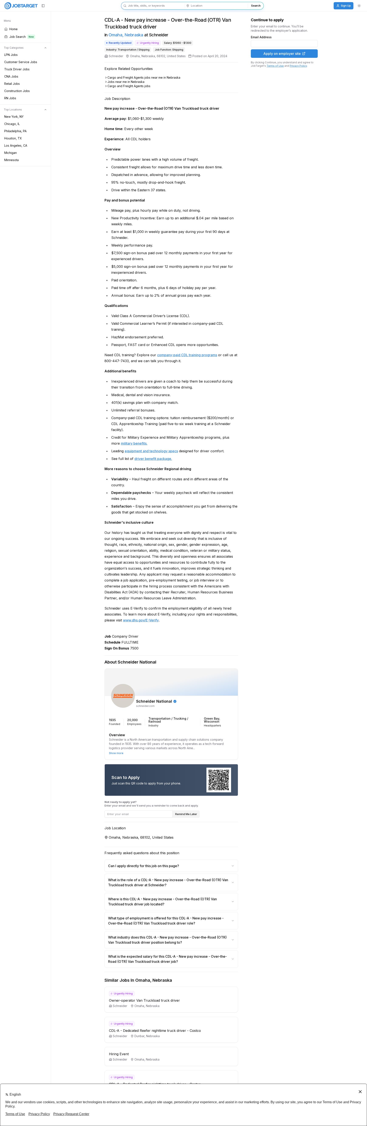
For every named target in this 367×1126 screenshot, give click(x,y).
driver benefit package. (153, 459)
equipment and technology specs (151, 451)
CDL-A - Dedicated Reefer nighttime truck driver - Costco (155, 1030)
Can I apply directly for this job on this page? (143, 866)
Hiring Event (119, 1054)
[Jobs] (21, 5)
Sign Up (346, 5)
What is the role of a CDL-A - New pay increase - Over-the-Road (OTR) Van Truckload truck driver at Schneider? (168, 882)
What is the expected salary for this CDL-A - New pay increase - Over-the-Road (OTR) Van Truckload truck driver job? (167, 959)
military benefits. (134, 443)
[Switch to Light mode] (359, 5)
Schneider (116, 56)
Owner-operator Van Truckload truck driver (144, 1000)
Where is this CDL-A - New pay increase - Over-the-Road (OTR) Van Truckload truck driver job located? (162, 901)
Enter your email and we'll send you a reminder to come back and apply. (151, 803)
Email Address (261, 37)
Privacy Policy (298, 65)
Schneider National (154, 701)
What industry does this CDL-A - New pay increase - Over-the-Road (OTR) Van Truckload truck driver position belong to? (167, 939)
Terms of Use (275, 65)
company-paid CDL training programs (187, 355)
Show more (116, 753)
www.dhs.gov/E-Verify (141, 620)
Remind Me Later (186, 814)
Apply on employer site (282, 53)
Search (255, 5)
